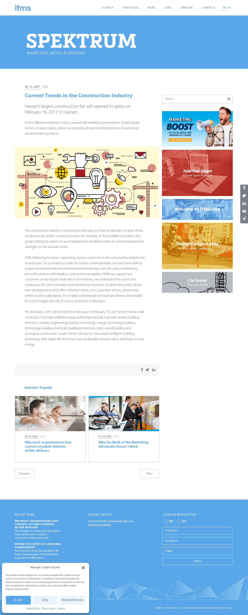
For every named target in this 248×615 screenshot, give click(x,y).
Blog (45, 86)
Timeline (187, 7)
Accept (18, 600)
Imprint (61, 608)
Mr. (172, 521)
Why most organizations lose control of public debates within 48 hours (36, 524)
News (152, 7)
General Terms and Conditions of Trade (202, 608)
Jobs (168, 7)
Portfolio (131, 7)
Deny (45, 600)
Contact (208, 7)
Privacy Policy (49, 608)
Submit (198, 561)
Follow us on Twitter (99, 524)
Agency (108, 7)
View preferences (72, 600)
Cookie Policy (33, 608)
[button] (83, 568)
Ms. (184, 521)
